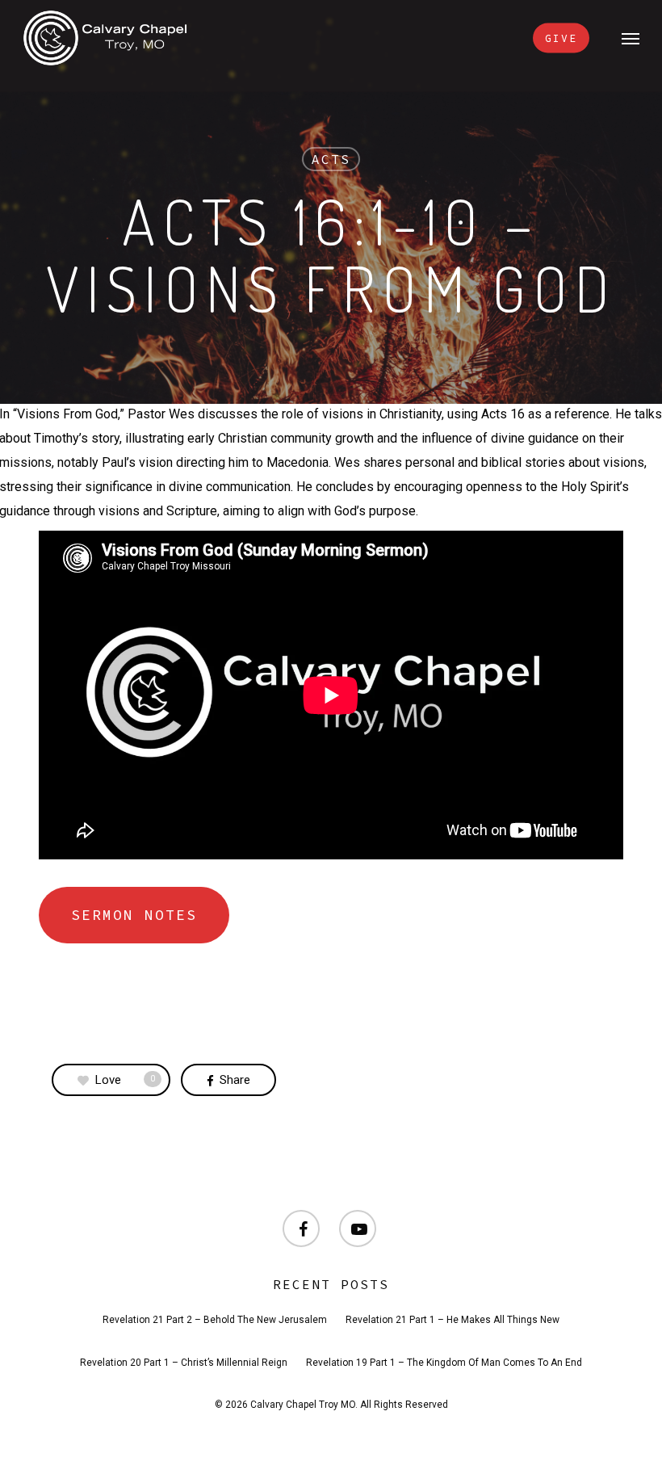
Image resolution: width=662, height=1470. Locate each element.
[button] (630, 38)
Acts (331, 159)
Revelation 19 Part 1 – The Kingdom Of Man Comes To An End (444, 1362)
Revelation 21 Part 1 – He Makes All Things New (452, 1319)
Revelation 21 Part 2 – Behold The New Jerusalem (215, 1319)
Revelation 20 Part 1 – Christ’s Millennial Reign (183, 1362)
